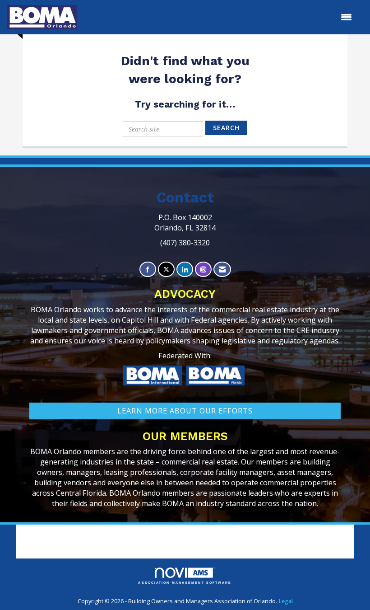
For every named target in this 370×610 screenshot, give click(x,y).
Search (226, 127)
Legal (285, 601)
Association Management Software (184, 582)
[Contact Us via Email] (222, 269)
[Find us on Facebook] (147, 269)
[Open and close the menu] (219, 17)
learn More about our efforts (185, 411)
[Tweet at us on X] (166, 269)
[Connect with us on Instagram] (203, 269)
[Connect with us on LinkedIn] (184, 269)
